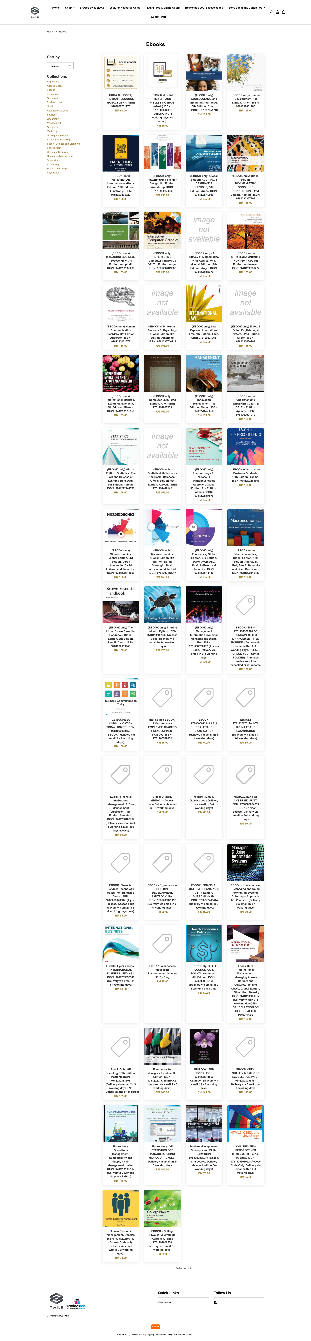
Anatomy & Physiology (59, 139)
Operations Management (60, 156)
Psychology (53, 172)
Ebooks (51, 89)
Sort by (53, 56)
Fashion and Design (57, 168)
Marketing (52, 131)
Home (56, 7)
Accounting (53, 164)
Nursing (51, 106)
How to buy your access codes (204, 7)
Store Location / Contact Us (245, 7)
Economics (53, 94)
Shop (68, 7)
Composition (53, 98)
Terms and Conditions (184, 1334)
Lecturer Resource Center (125, 7)
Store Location (164, 1301)
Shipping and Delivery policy (159, 1334)
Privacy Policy (138, 1334)
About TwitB (158, 17)
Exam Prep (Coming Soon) (163, 7)
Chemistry (52, 160)
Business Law (54, 102)
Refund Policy (123, 1334)
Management (54, 122)
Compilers (52, 127)
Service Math (54, 147)
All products (53, 81)
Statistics (52, 114)
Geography (53, 118)
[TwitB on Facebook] (215, 1303)
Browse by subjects (92, 7)
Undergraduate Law (57, 135)
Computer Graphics (57, 152)
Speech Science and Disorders (63, 143)
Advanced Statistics (57, 110)
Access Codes (55, 85)
